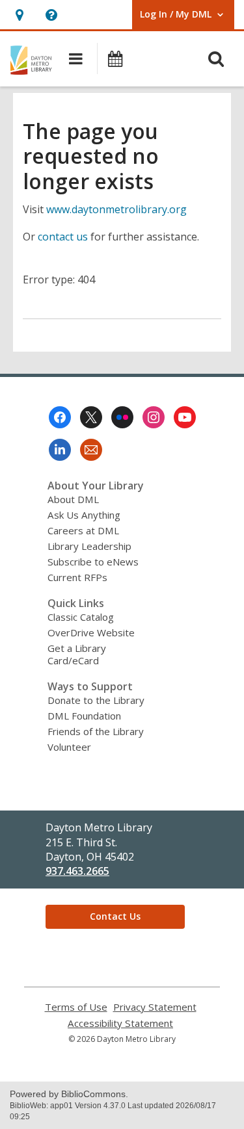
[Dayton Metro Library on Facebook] (60, 417)
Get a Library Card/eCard (76, 654)
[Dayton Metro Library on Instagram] (153, 417)
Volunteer (69, 746)
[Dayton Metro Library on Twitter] (91, 417)
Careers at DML (83, 530)
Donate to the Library (95, 700)
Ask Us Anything (83, 514)
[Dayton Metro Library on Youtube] (185, 417)
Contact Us (115, 916)
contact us (63, 236)
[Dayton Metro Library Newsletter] (91, 450)
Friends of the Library (95, 731)
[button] (19, 14)
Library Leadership (89, 545)
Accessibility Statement (120, 1023)
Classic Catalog (80, 616)
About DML (73, 499)
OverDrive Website (91, 632)
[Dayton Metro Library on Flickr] (122, 417)
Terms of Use (76, 1007)
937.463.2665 (77, 871)
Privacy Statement (155, 1007)
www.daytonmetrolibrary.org (116, 209)
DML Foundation (84, 715)
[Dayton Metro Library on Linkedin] (60, 450)
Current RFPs (77, 577)
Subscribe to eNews (93, 561)
